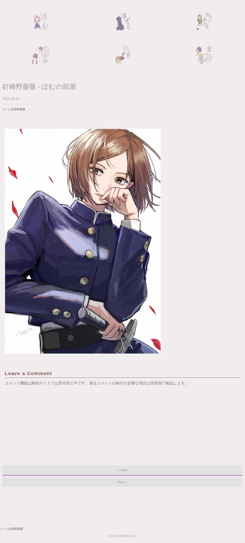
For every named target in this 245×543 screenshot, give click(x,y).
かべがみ (41, 55)
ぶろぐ (122, 55)
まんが (204, 55)
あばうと (122, 21)
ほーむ (41, 21)
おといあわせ (204, 21)
